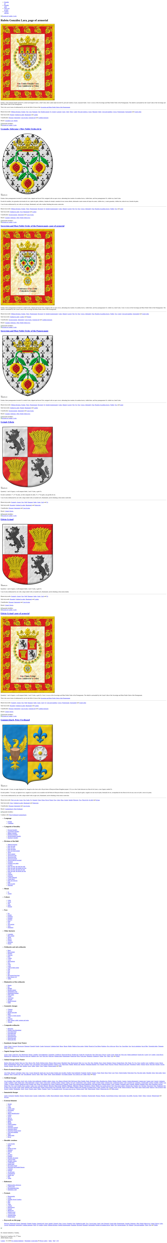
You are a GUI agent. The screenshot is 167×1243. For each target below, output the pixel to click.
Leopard (26, 1064)
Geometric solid (124, 1084)
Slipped (65, 209)
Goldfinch (151, 1063)
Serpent (11, 1066)
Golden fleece (42, 1095)
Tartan (9, 1178)
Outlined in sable (19, 114)
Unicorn (149, 1095)
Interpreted (17, 117)
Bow (97, 1081)
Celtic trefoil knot (29, 1082)
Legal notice (34, 1241)
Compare (10, 1169)
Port (54, 1087)
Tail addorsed (27, 1074)
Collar (9, 1107)
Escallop (64, 1073)
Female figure (120, 1063)
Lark (22, 1064)
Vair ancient (11, 924)
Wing (88, 1074)
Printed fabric (11, 1216)
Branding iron (103, 1081)
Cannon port (142, 1081)
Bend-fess (10, 1028)
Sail (107, 1087)
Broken (115, 1081)
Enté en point (11, 883)
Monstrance (87, 1086)
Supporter (10, 1126)
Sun (130, 1046)
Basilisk (17, 1095)
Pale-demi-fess (12, 1035)
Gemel (9, 996)
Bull (80, 1063)
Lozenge (10, 1019)
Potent (63, 1087)
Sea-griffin (129, 1095)
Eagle (27, 800)
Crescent (14, 1046)
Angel (6, 1095)
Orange (10, 940)
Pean (9, 921)
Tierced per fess (12, 857)
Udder (84, 1074)
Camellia (35, 1054)
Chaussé (10, 874)
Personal (11, 117)
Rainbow (103, 1046)
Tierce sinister (11, 854)
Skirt (136, 1087)
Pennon (10, 1151)
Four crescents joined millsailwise (82, 1084)
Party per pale (15, 800)
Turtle (37, 1066)
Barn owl (22, 1063)
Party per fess (11, 847)
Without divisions (16, 112)
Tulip (108, 1056)
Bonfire (83, 1081)
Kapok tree (141, 1054)
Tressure (10, 999)
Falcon (114, 1063)
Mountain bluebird (91, 1064)
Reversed (40, 209)
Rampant (34, 112)
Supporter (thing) (12, 1129)
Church (63, 1082)
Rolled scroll (77, 1087)
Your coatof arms (6, 9)
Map (9, 1176)
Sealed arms (11, 1164)
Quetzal (143, 1064)
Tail (39, 112)
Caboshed (18, 1073)
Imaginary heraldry (13, 838)
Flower (104, 1054)
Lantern (27, 1086)
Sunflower (96, 1056)
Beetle (38, 1063)
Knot (23, 1086)
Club (84, 1082)
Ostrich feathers (12, 1124)
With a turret (114, 1089)
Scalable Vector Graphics (14, 1199)
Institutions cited (12, 1189)
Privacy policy (44, 1241)
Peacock (111, 1064)
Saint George (122, 1095)
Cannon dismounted (132, 1081)
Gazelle (143, 1063)
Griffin (48, 1095)
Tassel (9, 1116)
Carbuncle (162, 1081)
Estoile (37, 1046)
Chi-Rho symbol (55, 1082)
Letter (32, 1086)
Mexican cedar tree (25, 1056)
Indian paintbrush (132, 1054)
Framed (10, 1209)
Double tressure (12, 1001)
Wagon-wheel (80, 1089)
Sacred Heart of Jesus (112, 1095)
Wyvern (6, 1097)
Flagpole (65, 1084)
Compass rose (108, 1082)
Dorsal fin (36, 1073)
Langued (58, 112)
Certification (11, 1162)
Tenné (9, 937)
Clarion (67, 1082)
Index (50, 1241)
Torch (22, 1089)
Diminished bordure (13, 993)
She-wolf (16, 1066)
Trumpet (44, 1089)
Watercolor (37, 505)
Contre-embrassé (12, 877)
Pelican (116, 1064)
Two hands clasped (66, 1074)
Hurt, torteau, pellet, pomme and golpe (18, 1020)
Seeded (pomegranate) (52, 209)
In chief (91, 800)
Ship (133, 1087)
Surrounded (128, 112)
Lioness (56, 1064)
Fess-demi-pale (12, 1033)
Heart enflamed (55, 1095)
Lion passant (36, 1064)
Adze (14, 1081)
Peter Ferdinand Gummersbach (17, 815)
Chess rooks (46, 1082)
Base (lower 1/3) (12, 977)
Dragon (22, 1095)
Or (50, 112)
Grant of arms (11, 1159)
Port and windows (83, 112)
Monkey (83, 1064)
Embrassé (10, 876)
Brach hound (74, 1063)
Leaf (113, 1073)
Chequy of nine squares (14, 1015)
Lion (30, 112)
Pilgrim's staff (28, 1087)
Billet (9, 1014)
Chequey (10, 1009)
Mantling (10, 1119)
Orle (9, 969)
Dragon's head (28, 1095)
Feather (69, 1073)
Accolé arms (11, 1172)
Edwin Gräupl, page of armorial (15, 613)
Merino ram (77, 1064)
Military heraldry (12, 833)
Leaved (69, 209)
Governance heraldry (13, 831)
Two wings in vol (77, 1074)
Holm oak (118, 1054)
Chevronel (10, 998)
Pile (9, 974)
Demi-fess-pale (12, 1038)
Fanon (53, 1084)
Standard (10, 1150)
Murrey (10, 939)
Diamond (26, 1046)
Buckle (119, 1081)
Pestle (18, 1087)
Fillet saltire (11, 994)
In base (98, 800)
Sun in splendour (136, 1046)
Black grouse (57, 1063)
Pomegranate (121, 112)
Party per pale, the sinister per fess (17, 868)
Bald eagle (12, 1063)
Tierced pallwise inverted (14, 860)
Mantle (9, 1123)
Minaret (81, 1086)
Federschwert (59, 1084)
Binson (51, 1063)
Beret (79, 1081)
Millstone (69, 1086)
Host (150, 1084)
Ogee (11, 803)
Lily (150, 1054)
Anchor (18, 1081)
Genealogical (11, 1173)
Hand (98, 1073)
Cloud (9, 1046)
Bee (34, 1063)
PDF (9, 1202)
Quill (67, 1087)
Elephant (109, 1063)
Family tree (11, 1175)
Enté (9, 882)
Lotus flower (159, 1054)
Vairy (9, 926)
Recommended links (13, 1188)
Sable (99, 112)
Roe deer (152, 1064)
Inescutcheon (11, 961)
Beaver (31, 1063)
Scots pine (83, 1056)
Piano (22, 1087)
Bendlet (10, 988)
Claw (27, 1073)
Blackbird (64, 1063)
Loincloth (40, 1086)
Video (9, 1204)
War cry (10, 1118)
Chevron (10, 955)
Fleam (70, 1084)
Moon (61, 1046)
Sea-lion (135, 1095)
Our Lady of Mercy (75, 1095)
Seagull (6, 1066)
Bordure (10, 953)
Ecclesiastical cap (45, 1084)
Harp (146, 1084)
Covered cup (130, 1082)
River (117, 1046)
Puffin (138, 1064)
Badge (9, 1145)
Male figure (65, 1064)
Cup (164, 1082)
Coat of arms (24, 117)
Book (87, 1081)
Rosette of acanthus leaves (102, 209)
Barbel (17, 1063)
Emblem (10, 1156)
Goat (147, 1063)
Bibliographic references (14, 1185)
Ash (20, 1054)
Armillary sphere (46, 1081)
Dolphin (96, 1063)
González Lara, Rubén (11, 120)
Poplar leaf (73, 1056)
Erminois (10, 916)
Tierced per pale (12, 855)
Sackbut (103, 1087)
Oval (21, 212)
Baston (9, 985)
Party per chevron (12, 880)
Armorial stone (12, 1215)
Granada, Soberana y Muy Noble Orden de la (21, 129)
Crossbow (137, 1082)
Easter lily (82, 1054)
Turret (49, 1089)
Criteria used (11, 1186)
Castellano (10, 823)
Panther (102, 1064)
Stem (11, 1074)
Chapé (9, 873)
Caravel (156, 1081)
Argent (19, 502)
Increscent (47, 1046)
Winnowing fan (104, 1089)
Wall (86, 1089)
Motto (9, 1121)
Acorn (6, 1054)
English (10, 821)
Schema (10, 1170)
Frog (138, 1063)
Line (35, 1086)
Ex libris (10, 1154)
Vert (73, 209)
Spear (140, 1087)
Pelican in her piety (124, 1064)
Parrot (106, 1064)
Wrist (94, 1074)
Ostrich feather (123, 1073)
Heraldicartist (6, 6)
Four (93, 209)
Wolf (25, 502)
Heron (161, 1063)
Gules (63, 112)
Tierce (9, 852)
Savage (162, 1064)
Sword (6, 1089)
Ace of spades (8, 1081)
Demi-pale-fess (12, 1039)
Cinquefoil (51, 1054)
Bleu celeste (11, 935)
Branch (13, 1073)
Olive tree (45, 1056)
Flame (129, 1063)
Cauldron (10, 1082)
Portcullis (58, 1087)
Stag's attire (159, 1073)
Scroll (115, 1087)
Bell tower (74, 1081)
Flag (9, 1147)
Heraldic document (13, 1158)
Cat (83, 1063)
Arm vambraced (36, 1081)
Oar (140, 1086)
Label (9, 966)
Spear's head (145, 1087)
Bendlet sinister (12, 990)
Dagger (17, 1084)
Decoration (11, 1110)
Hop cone (124, 1054)
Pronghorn (133, 1064)
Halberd (137, 1084)
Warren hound (52, 1066)
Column (89, 1082)
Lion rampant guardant (46, 1064)
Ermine (23, 112)
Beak (8, 1073)
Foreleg (89, 1073)
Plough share (36, 1087)
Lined (121, 209)
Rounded (12, 505)
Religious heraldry (13, 834)
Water (5, 1048)
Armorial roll (32, 117)
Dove (100, 1063)
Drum (43, 800)
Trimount (160, 1046)
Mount (65, 1046)
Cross (9, 960)
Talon (38, 1074)
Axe (57, 1081)
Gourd (108, 1054)
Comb (93, 1082)
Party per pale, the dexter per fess (17, 871)
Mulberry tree (35, 1056)
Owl (98, 1064)
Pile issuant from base (14, 975)
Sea (120, 1046)
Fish (126, 1063)
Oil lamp (143, 1086)
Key (9, 1086)
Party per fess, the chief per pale (16, 866)
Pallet (9, 1002)
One (27, 112)
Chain (41, 1082)
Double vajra (32, 1084)
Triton (144, 1095)
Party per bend (12, 849)
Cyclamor (11, 1084)
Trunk (49, 1074)
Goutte (42, 1046)
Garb (42, 502)
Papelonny (10, 927)
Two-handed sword (56, 1089)
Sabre (98, 1087)
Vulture (45, 1066)
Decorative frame (12, 1165)
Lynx (60, 1064)
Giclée (9, 1198)
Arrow (53, 1081)
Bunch (30, 1054)
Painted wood (11, 1212)
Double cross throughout (14, 1030)
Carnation (10, 934)
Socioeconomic (13, 214)
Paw (135, 1073)
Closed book (79, 1082)
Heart (106, 1073)
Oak (40, 1056)
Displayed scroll (24, 1084)
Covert (31, 1073)
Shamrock (89, 1056)
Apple (10, 1054)
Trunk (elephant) (56, 1074)
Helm (9, 1134)
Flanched (10, 885)
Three (71, 112)
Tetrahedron (16, 1089)
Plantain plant (58, 1056)
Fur (9, 913)
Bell (69, 1081)
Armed (54, 112)
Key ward (14, 1086)
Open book (150, 1086)
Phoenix (103, 1095)
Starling (25, 1066)
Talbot (33, 1066)
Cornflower (58, 1054)
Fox (135, 1063)
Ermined (10, 918)
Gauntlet (117, 1084)
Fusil (9, 1017)
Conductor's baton (118, 1082)
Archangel (11, 1095)
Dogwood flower (66, 1054)
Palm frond (131, 1073)
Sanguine (10, 942)
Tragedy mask (33, 1089)
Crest (9, 1105)
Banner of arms (12, 1148)
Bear (26, 1063)
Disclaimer (27, 1241)
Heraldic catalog (12, 1161)
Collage (10, 1206)
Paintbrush (160, 1086)
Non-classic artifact (119, 1086)
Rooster (157, 1064)
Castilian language (43, 117)
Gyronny (10, 865)
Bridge (110, 1081)
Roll (54, 1241)
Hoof (109, 1073)
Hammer (142, 1084)
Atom (5, 1046)
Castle (75, 112)
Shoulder (148, 1073)
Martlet (71, 1064)
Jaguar (18, 1064)
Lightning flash (55, 1046)
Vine (112, 1056)
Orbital (86, 1046)
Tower (26, 1089)
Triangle (10, 1022)
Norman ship (129, 1086)
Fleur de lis (85, 800)
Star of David (159, 1087)
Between (75, 800)
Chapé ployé (11, 879)
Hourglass (155, 1084)
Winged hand (155, 1095)
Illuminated (28, 114)
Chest (39, 800)
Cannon (124, 1081)
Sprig (153, 1073)
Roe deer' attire (141, 1073)
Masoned (94, 112)
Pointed (12, 114)
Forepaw (94, 1073)
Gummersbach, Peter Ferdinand (15, 720)
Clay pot (72, 1082)
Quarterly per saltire (13, 863)
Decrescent (21, 1046)
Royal (47, 800)
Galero (9, 1115)
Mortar (93, 1086)
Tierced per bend (12, 858)
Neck (116, 1073)
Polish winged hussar (47, 1087)
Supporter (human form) (14, 1130)
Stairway (152, 1087)
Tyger (41, 1066)
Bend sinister (11, 952)
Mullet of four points (78, 1046)
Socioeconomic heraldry (14, 836)
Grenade (131, 1084)
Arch (26, 1081)
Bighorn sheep (44, 1063)
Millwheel (76, 1086)
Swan (29, 1066)
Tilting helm (11, 1135)
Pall (9, 972)
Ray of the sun (111, 1046)
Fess (55, 800)
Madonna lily (7, 1056)
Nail (112, 1086)
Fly (133, 1063)
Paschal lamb (91, 1095)
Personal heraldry (12, 830)
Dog (92, 1063)
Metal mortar (57, 1086)
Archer (30, 1081)
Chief (67, 112)
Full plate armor (96, 1084)
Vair (9, 923)
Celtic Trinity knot (19, 1082)
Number (135, 1086)
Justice (61, 1095)
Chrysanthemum (43, 1054)
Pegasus (98, 1095)
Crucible (156, 1082)
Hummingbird (12, 1064)
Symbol (11, 1089)
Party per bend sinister (14, 851)
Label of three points (13, 967)
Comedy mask (100, 1082)
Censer (37, 1082)
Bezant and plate (12, 1012)
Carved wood (11, 1213)
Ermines (10, 919)
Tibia (41, 1074)
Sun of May (145, 1046)
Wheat (117, 1056)
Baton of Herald (63, 1081)
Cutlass (6, 1084)
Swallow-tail (16, 1074)
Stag (21, 1066)
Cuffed (161, 1082)
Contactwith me (6, 12)
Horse (5, 1064)
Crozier (151, 1082)
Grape (112, 1054)
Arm (5, 1073)
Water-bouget (91, 1089)
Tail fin (34, 1074)
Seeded (71, 800)
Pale (9, 971)
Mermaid (66, 1095)
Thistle (101, 1056)
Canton (10, 958)
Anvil (22, 1081)
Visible (112, 209)
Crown (115, 112)
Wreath (10, 1104)
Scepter (111, 1087)
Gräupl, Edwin (7, 422)
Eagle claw (43, 1073)
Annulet (10, 1011)
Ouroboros (84, 1095)
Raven (147, 1064)
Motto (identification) (13, 1113)
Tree (105, 1056)
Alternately (88, 209)
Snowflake (125, 1046)
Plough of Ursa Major (95, 1046)
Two (116, 209)
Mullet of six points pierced (103, 1086)
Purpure (10, 906)
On (76, 209)
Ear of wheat (50, 1073)
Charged (34, 800)
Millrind (64, 1086)
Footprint (83, 1073)
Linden (153, 1054)
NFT (9, 1201)
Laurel (146, 1054)
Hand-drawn (11, 1207)
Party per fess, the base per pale (16, 869)
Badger (6, 1063)
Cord (125, 1082)
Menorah (51, 1086)
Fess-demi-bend (12, 1031)
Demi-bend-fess (12, 1036)
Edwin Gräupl (7, 519)
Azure (90, 112)
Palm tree (51, 1056)
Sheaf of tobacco (126, 1087)
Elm (93, 1054)
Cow (85, 1063)
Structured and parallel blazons (16, 1167)
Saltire (9, 978)
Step (164, 1087)
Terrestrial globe (153, 1046)
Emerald (32, 1046)
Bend (9, 950)
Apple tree (15, 1054)
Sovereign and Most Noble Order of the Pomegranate (55, 107)
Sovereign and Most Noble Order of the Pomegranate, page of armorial (32, 226)
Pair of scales (13, 1087)
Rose (62, 800)
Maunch (45, 1086)
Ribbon (72, 1087)
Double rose (75, 1054)
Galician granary (105, 1084)
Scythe (119, 1087)
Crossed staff (144, 1082)
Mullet (70, 1046)
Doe (89, 1063)
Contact (3, 1241)
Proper (51, 800)
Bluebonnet (25, 1054)
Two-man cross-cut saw (69, 1089)
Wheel (98, 1089)
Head (102, 1073)
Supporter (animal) (13, 1127)
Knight (19, 1086)
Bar (9, 987)
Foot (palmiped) (76, 1073)
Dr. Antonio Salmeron (17, 1241)
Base (9, 956)
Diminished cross (12, 991)
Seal (9, 1153)
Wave (11, 1048)
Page (155, 1086)
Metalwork (11, 1210)
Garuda (35, 1095)
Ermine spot (57, 1073)
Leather (36, 114)
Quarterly (13, 502)
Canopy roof (149, 1081)
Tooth (45, 1074)
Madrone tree (15, 1056)
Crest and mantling (107, 112)
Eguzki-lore (88, 1054)
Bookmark (93, 1081)
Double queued (45, 112)
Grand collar (137, 112)
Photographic (11, 1196)
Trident (39, 1089)
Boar (69, 1063)
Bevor (9, 1137)
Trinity (140, 1095)
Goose (157, 1063)
